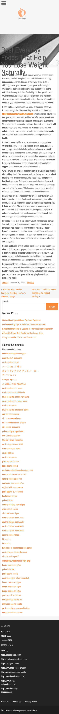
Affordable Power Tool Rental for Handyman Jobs (22, 333)
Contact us (16, 701)
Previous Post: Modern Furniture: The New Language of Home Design (13, 293)
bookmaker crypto (9, 496)
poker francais (8, 569)
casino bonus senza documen (14, 552)
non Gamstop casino (11, 435)
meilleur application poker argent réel (17, 470)
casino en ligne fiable (11, 448)
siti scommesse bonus (11, 418)
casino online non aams (12, 388)
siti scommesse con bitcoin (14, 422)
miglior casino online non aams (15, 409)
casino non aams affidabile (13, 392)
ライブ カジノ (9, 375)
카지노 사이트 (9, 379)
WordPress (34, 710)
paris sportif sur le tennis (12, 491)
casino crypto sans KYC (12, 444)
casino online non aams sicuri (14, 401)
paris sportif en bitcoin (11, 595)
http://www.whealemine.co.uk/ (13, 672)
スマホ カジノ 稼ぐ (12, 366)
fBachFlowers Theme (10, 710)
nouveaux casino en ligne (13, 483)
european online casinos (12, 612)
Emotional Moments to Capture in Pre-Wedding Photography (27, 328)
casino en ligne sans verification (16, 608)
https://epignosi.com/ (10, 663)
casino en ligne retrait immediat (15, 578)
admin (4, 282)
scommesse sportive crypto (13, 353)
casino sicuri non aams (12, 357)
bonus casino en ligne (11, 565)
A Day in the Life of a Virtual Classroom (19, 337)
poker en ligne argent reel (12, 431)
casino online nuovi (10, 362)
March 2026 (6, 635)
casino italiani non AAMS (13, 517)
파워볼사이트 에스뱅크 (14, 383)
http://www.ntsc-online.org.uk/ (13, 667)
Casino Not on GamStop (12, 439)
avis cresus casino (10, 508)
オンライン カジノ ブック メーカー (20, 370)
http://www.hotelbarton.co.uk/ (13, 676)
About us (5, 701)
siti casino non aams (11, 426)
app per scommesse (10, 414)
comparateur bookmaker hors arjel (16, 560)
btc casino (6, 539)
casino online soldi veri (12, 478)
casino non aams (9, 405)
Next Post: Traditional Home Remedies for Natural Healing (44, 293)
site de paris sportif (10, 556)
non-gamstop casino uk (12, 599)
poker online (7, 500)
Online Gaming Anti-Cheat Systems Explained (21, 320)
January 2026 (6, 640)
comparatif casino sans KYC (14, 474)
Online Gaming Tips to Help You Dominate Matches (24, 324)
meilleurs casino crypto (12, 603)
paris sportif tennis (10, 465)
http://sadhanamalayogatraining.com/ (17, 113)
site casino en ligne (10, 513)
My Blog (30, 282)
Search (5, 301)
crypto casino (8, 452)
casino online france (10, 534)
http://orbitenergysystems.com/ (14, 659)
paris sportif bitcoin (10, 461)
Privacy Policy (30, 701)
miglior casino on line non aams (15, 396)
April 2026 (5, 631)
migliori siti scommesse (12, 487)
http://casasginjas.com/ (11, 654)
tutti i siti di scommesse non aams (17, 547)
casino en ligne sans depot (13, 504)
